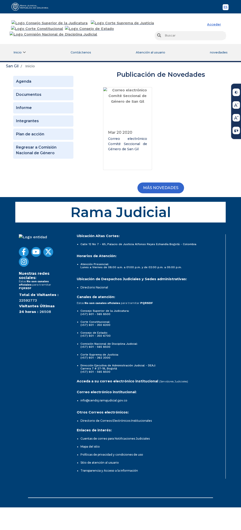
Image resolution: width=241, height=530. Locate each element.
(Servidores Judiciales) (173, 381)
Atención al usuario (150, 52)
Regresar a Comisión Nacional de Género (36, 150)
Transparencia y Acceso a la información (109, 470)
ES (226, 7)
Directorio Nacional (94, 287)
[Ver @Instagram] (24, 262)
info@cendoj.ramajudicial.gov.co (103, 400)
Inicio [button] (17, 52)
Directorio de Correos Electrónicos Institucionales (116, 420)
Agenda (23, 81)
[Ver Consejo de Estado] (89, 29)
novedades (219, 52)
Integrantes (27, 121)
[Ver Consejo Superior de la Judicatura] (49, 23)
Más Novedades (160, 188)
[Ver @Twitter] (48, 252)
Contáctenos (81, 52)
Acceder (214, 24)
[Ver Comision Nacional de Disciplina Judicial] (53, 34)
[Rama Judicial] (32, 6)
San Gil (12, 66)
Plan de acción (30, 134)
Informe (24, 107)
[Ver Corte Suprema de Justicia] (122, 23)
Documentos (28, 94)
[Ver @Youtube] (36, 252)
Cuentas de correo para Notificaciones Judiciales (115, 438)
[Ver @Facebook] (24, 252)
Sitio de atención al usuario (99, 462)
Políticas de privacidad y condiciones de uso (111, 454)
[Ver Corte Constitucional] (37, 29)
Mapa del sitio (90, 446)
